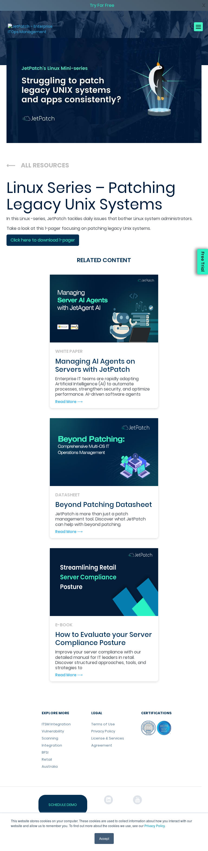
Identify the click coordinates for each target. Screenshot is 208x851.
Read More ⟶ (69, 401)
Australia (50, 766)
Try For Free (102, 5)
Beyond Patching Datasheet (103, 504)
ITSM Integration (56, 724)
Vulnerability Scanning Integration (53, 738)
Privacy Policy (154, 825)
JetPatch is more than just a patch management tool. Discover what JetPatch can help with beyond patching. (100, 519)
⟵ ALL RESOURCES (37, 165)
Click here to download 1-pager (43, 240)
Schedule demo (62, 804)
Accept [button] (104, 838)
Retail (47, 759)
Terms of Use (103, 724)
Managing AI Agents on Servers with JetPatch (95, 365)
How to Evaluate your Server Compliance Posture (103, 638)
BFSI (45, 752)
